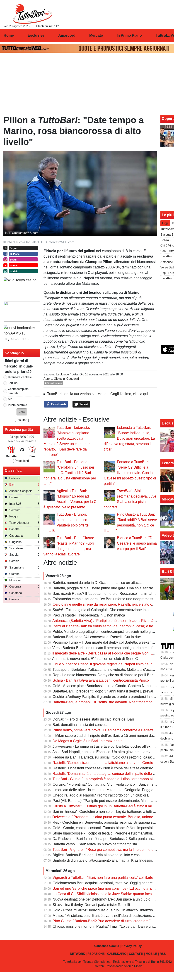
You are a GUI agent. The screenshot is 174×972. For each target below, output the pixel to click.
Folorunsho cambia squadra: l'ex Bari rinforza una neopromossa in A (107, 599)
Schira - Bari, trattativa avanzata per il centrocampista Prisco (101, 680)
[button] (22, 411)
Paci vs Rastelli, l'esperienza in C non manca (89, 615)
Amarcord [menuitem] (66, 35)
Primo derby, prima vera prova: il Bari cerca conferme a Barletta (103, 730)
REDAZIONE (96, 953)
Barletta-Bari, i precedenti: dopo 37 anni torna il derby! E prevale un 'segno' (112, 691)
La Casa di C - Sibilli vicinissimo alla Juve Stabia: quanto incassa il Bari (110, 894)
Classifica (13, 470)
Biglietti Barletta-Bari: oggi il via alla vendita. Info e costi (97, 855)
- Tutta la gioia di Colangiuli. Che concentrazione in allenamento (110, 610)
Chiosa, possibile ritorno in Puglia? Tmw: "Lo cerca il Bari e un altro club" (111, 926)
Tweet (83, 404)
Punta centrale (17, 405)
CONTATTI (136, 953)
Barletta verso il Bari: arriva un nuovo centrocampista (95, 844)
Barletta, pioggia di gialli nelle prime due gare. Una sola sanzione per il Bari (113, 588)
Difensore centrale (20, 377)
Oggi (165, 223)
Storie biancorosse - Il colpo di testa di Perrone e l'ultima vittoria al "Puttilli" (112, 833)
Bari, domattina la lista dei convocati (81, 725)
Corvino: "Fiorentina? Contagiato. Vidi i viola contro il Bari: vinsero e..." (109, 784)
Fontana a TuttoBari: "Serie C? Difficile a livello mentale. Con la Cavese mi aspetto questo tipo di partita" (130, 473)
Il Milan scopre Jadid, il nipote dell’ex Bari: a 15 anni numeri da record (108, 735)
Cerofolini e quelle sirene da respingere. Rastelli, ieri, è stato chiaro (106, 604)
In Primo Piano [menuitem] (129, 35)
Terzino (12, 383)
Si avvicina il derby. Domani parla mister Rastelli (91, 905)
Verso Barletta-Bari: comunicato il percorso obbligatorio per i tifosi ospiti (109, 648)
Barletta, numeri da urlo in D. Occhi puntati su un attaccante (100, 583)
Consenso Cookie (106, 946)
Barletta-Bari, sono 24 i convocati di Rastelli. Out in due (97, 637)
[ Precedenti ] (22, 460)
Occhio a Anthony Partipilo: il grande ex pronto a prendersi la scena (106, 697)
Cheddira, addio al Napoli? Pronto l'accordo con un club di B (101, 795)
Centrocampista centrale (18, 391)
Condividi (58, 404)
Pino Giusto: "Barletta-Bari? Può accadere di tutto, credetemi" (102, 921)
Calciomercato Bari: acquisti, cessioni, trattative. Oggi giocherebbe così (109, 883)
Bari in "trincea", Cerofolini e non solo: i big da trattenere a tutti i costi (107, 811)
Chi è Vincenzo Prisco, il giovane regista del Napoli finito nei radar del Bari (112, 664)
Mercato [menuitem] (96, 35)
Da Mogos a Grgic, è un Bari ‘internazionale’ (88, 741)
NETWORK (77, 953)
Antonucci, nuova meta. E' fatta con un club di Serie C (95, 659)
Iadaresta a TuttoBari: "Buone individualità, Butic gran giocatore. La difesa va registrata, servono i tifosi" (129, 438)
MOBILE (151, 953)
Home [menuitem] (9, 35)
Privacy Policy (131, 946)
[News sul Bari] (32, 14)
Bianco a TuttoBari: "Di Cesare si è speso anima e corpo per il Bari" (137, 543)
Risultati (22, 420)
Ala (10, 399)
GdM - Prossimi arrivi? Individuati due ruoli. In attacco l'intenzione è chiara (112, 910)
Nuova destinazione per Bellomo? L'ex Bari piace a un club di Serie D (108, 899)
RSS (163, 953)
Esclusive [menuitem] (36, 35)
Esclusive (62, 374)
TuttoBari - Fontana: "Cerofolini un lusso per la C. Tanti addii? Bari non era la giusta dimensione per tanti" (70, 473)
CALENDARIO (116, 953)
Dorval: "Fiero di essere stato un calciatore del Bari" (94, 719)
